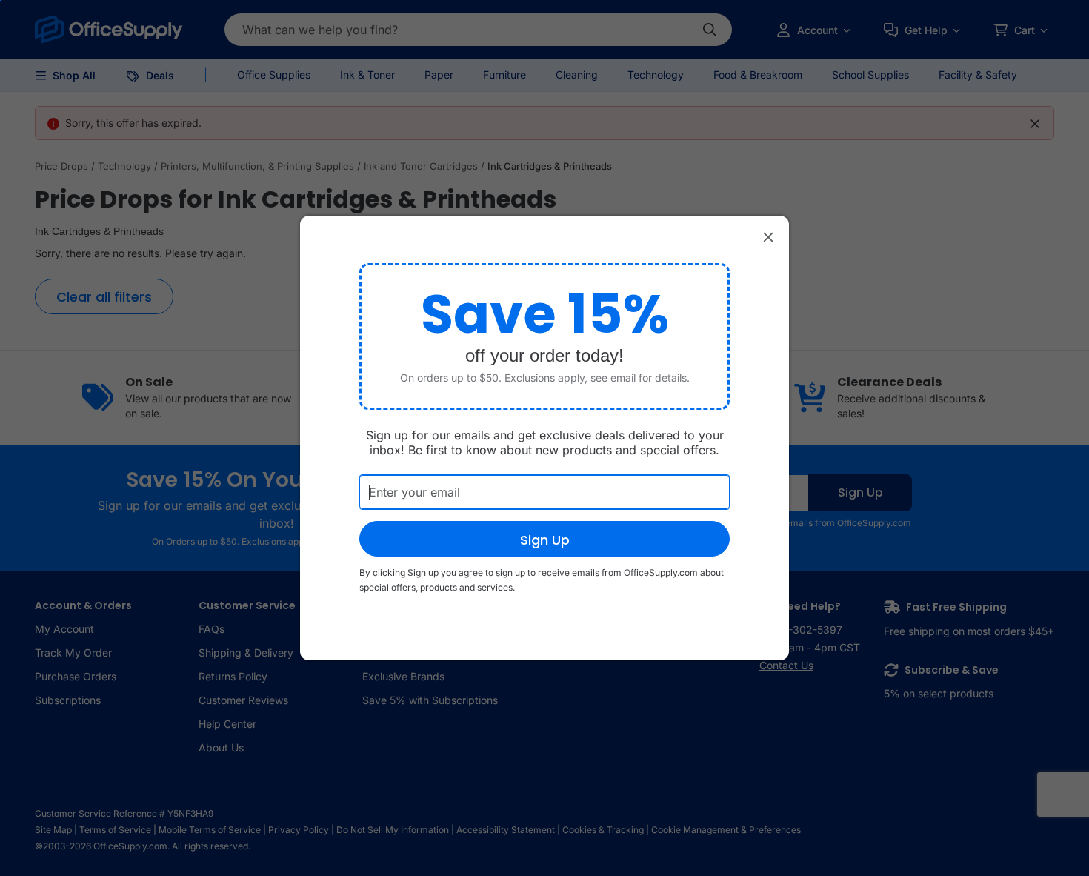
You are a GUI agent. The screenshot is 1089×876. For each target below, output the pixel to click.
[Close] (768, 236)
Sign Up (545, 540)
